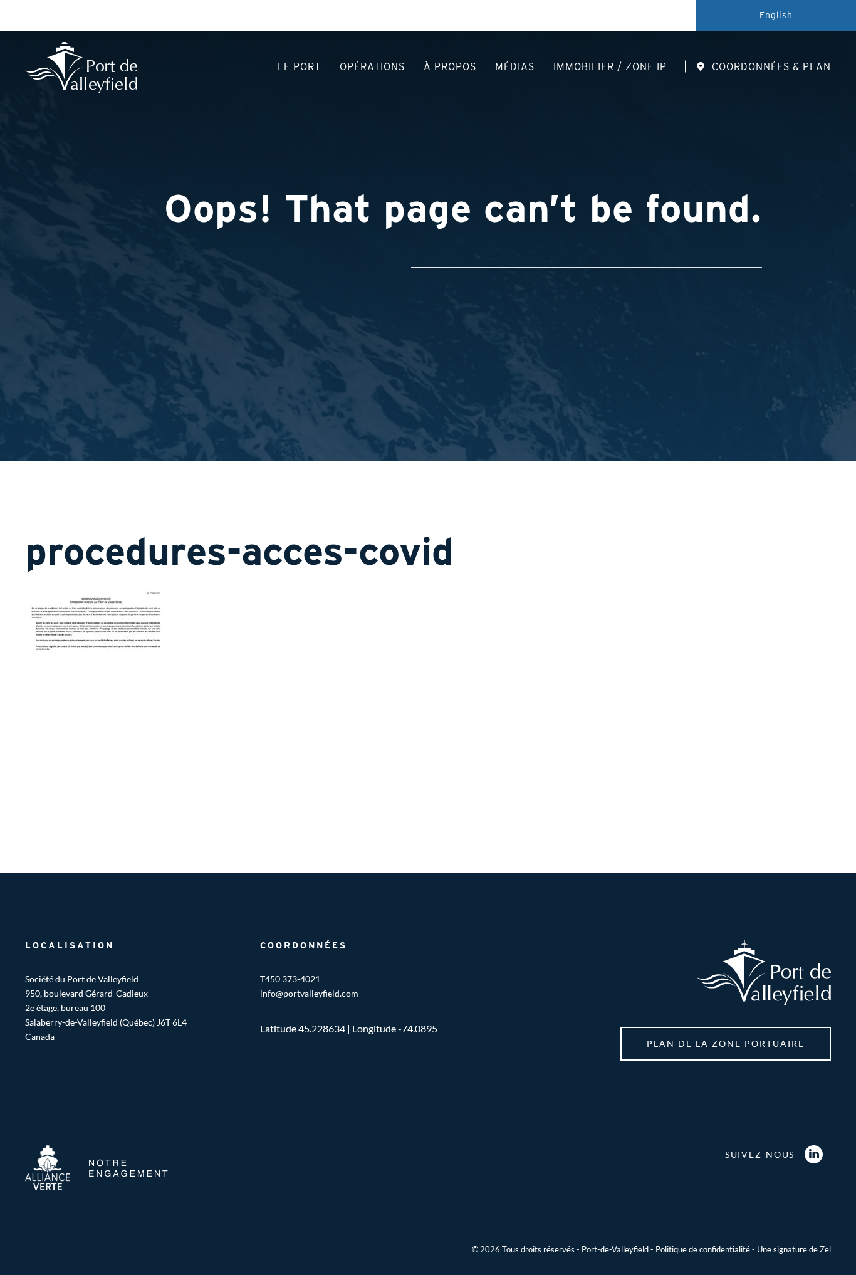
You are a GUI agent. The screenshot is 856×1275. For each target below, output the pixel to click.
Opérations (372, 67)
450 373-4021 (292, 978)
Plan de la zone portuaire (726, 1043)
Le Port (299, 67)
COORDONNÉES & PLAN (771, 67)
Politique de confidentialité (702, 1249)
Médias (515, 67)
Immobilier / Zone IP (610, 67)
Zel (825, 1249)
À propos (450, 67)
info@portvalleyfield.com (309, 993)
